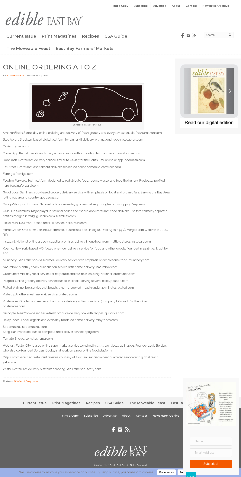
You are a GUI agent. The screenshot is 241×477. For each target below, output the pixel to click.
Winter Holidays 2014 (26, 381)
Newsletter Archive (215, 6)
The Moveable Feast (28, 48)
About (176, 6)
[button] (211, 464)
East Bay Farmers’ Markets (85, 48)
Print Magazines (59, 36)
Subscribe (141, 6)
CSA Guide (115, 36)
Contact (191, 6)
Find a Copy (120, 6)
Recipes (90, 36)
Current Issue (21, 36)
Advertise (159, 6)
